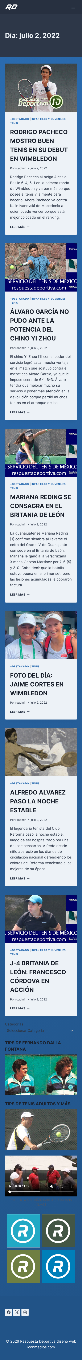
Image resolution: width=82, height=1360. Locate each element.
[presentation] (41, 88)
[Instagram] (25, 1312)
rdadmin (20, 168)
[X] (16, 1312)
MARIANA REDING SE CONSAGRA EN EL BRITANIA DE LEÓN (40, 505)
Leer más (20, 227)
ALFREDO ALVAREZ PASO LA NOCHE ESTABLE (38, 801)
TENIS (14, 123)
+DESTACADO (19, 119)
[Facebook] (8, 1312)
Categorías (14, 1024)
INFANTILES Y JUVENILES (49, 119)
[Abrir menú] (73, 7)
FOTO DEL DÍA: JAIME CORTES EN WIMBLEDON (37, 684)
